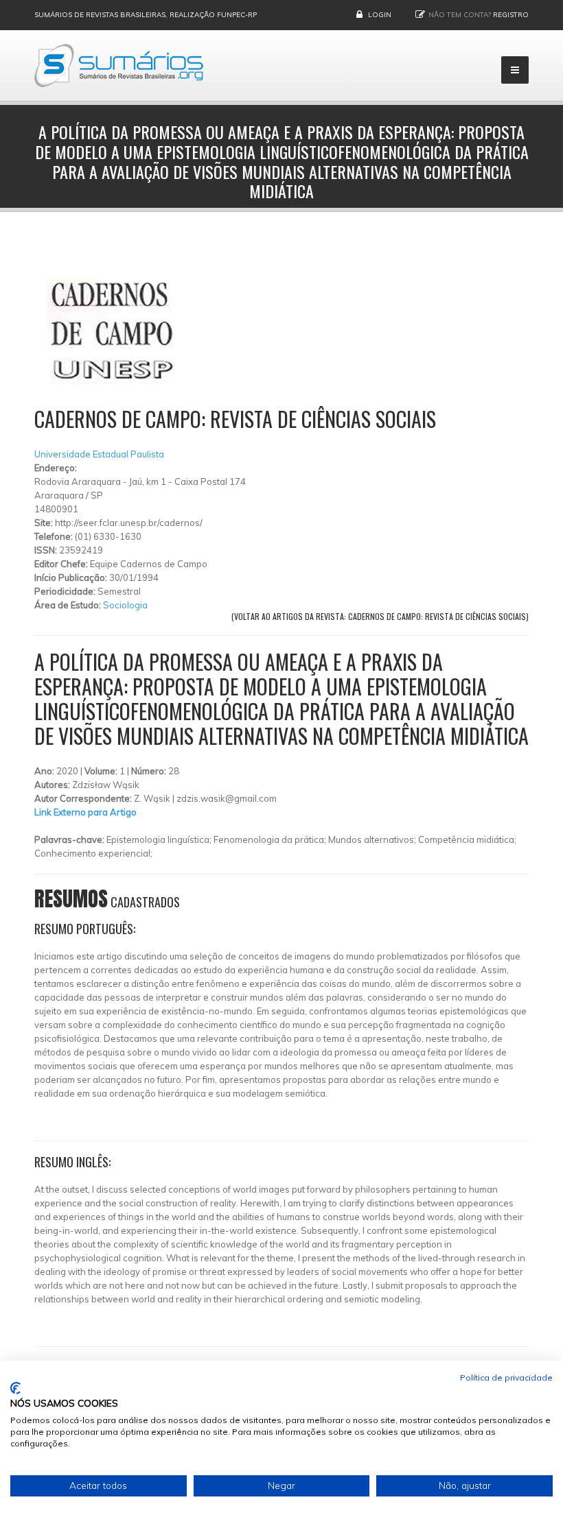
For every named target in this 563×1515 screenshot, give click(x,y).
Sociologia (125, 604)
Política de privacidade (506, 1377)
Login (379, 14)
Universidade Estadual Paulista (99, 454)
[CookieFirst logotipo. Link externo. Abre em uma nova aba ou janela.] (15, 1388)
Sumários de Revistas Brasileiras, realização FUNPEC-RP (145, 14)
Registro (511, 14)
